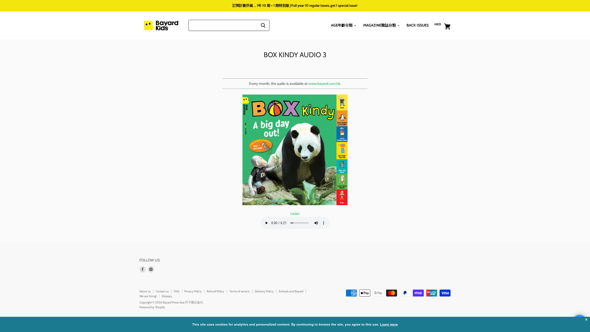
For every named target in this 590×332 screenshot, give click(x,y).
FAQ (176, 291)
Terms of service (239, 291)
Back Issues (418, 25)
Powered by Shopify (152, 307)
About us (144, 291)
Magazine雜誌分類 (380, 25)
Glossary (167, 296)
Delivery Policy (264, 291)
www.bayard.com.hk (324, 83)
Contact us (162, 291)
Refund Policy (215, 291)
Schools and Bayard (291, 291)
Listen (295, 213)
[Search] (263, 25)
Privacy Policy (193, 291)
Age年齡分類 (342, 25)
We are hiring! (147, 296)
